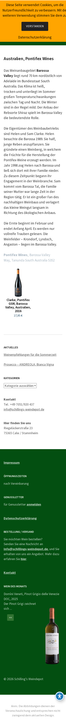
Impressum (12, 462)
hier (23, 559)
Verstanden (35, 26)
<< (10, 617)
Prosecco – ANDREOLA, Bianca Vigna (29, 364)
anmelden (34, 504)
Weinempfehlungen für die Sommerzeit (30, 354)
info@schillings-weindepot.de (24, 409)
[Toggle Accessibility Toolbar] (59, 696)
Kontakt (10, 572)
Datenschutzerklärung (20, 518)
